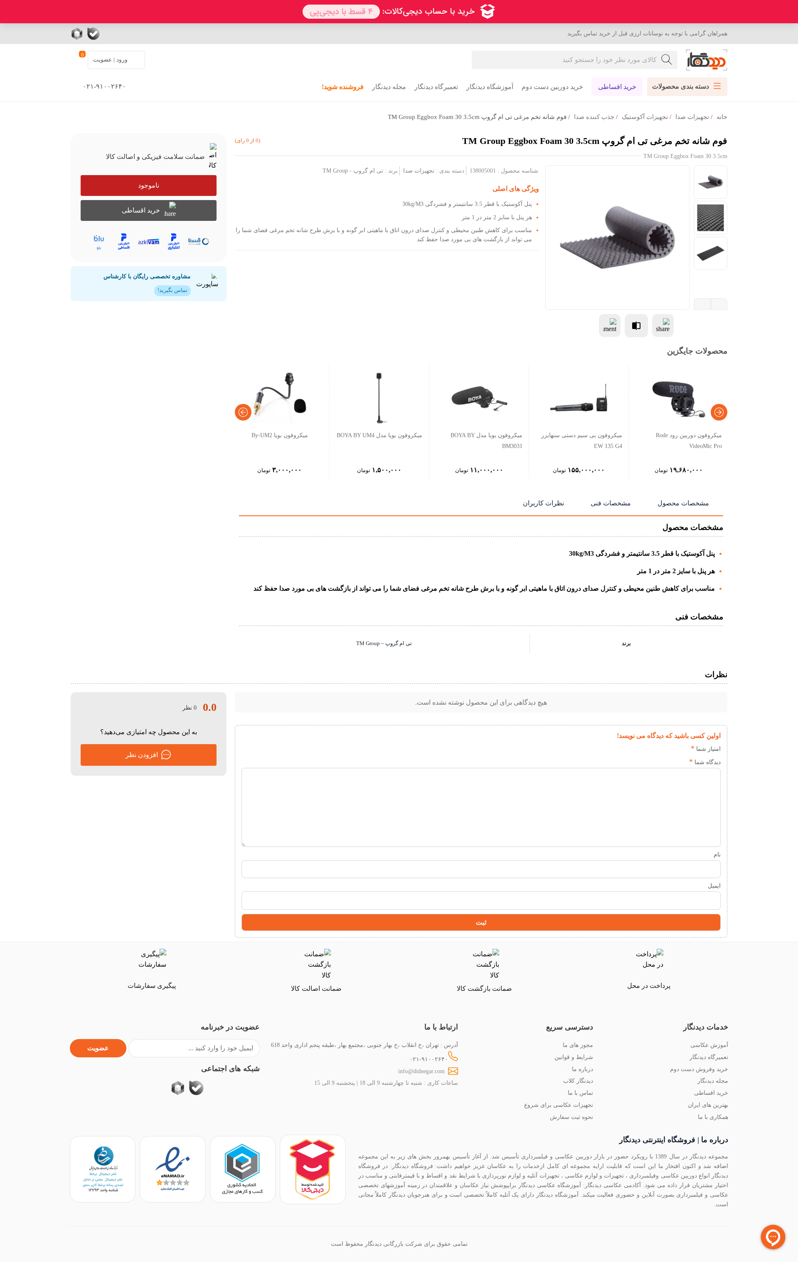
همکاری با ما (713, 1117)
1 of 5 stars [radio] (681, 749)
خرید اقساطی (617, 86)
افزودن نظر (142, 754)
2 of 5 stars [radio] (669, 749)
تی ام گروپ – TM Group (384, 643)
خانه (722, 117)
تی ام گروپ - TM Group (353, 170)
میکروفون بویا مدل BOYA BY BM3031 (486, 440)
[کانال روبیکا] (78, 33)
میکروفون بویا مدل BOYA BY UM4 (379, 435)
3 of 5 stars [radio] (656, 749)
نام (717, 854)
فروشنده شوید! (343, 86)
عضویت (98, 1048)
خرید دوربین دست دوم (552, 86)
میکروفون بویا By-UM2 (279, 435)
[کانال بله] (93, 33)
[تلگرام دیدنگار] (126, 33)
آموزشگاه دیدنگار (489, 86)
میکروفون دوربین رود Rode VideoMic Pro (689, 440)
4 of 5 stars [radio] (644, 749)
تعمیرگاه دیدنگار (436, 86)
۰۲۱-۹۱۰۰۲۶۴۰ (428, 1059)
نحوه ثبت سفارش (571, 1117)
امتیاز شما (706, 748)
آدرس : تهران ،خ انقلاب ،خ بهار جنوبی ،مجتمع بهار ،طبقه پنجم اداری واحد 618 (364, 1045)
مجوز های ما (578, 1045)
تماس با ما (580, 1092)
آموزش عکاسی (709, 1045)
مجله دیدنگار (389, 86)
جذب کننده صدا (594, 117)
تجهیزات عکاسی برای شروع (558, 1104)
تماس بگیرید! (172, 290)
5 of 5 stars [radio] (631, 749)
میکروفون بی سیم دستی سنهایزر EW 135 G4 (581, 440)
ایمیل (714, 885)
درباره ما (582, 1069)
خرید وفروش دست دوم (699, 1069)
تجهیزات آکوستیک (645, 117)
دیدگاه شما (705, 762)
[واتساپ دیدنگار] (110, 33)
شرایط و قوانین (573, 1057)
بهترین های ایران (708, 1104)
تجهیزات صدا (692, 117)
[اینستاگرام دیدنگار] (143, 33)
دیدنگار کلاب (578, 1080)
